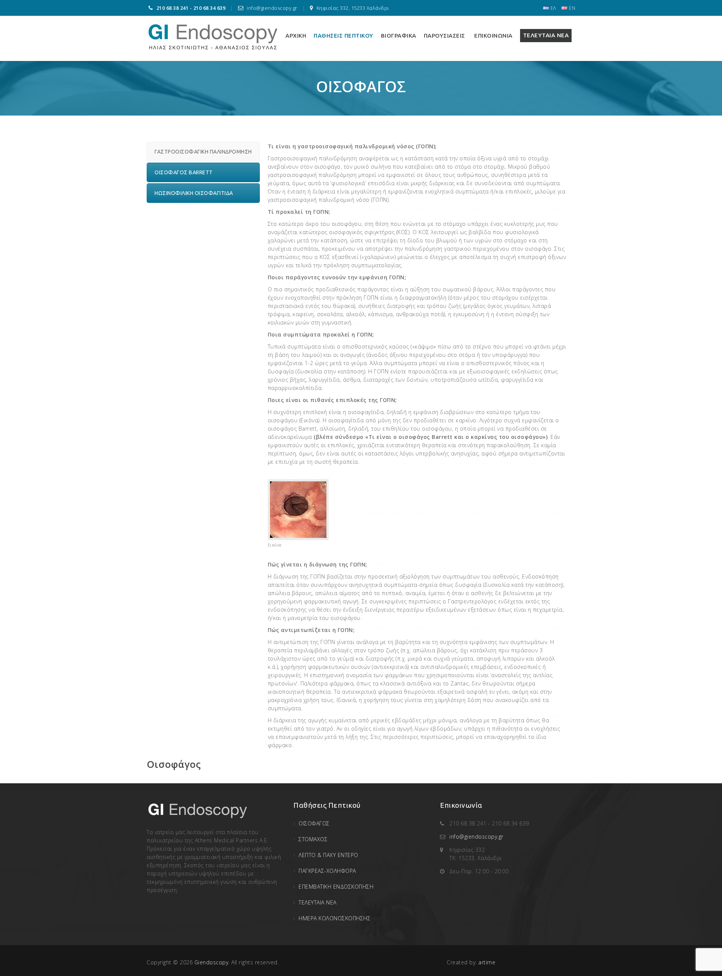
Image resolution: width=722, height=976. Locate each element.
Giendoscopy (211, 962)
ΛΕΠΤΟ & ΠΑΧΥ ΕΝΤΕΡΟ (328, 855)
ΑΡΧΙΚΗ (295, 35)
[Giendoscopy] (213, 35)
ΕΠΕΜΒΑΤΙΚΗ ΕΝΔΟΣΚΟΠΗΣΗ (336, 886)
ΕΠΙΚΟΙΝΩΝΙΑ (493, 35)
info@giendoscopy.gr (476, 836)
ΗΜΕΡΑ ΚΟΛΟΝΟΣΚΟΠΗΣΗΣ (334, 918)
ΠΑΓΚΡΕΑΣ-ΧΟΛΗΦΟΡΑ (327, 870)
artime (486, 962)
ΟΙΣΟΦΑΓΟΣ (314, 823)
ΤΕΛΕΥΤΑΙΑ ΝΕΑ (546, 35)
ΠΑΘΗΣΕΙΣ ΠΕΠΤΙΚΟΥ (343, 35)
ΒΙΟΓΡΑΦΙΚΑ (398, 35)
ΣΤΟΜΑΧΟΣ (313, 839)
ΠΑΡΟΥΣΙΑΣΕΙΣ (444, 35)
